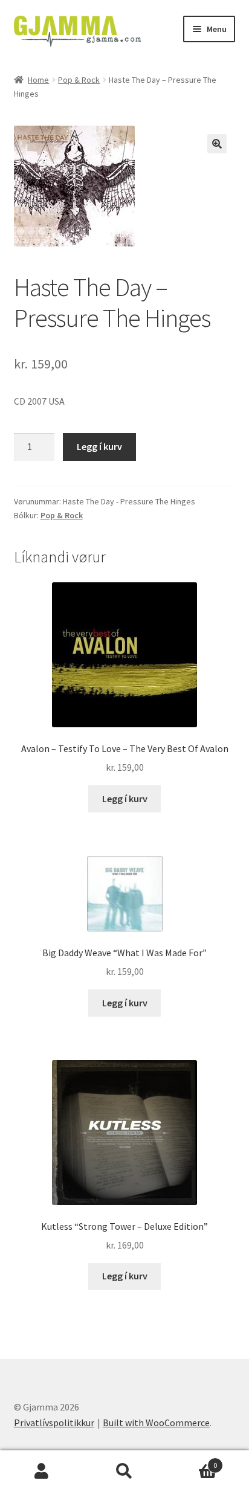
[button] (217, 143)
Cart (192, 1461)
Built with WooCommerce (156, 1422)
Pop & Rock (79, 79)
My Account (41, 1471)
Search (124, 1471)
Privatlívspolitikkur (54, 1422)
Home (38, 79)
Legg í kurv (99, 446)
